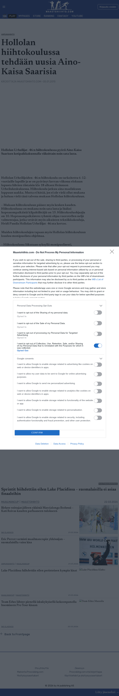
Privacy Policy (77, 443)
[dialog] (59, 348)
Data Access (59, 443)
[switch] (98, 312)
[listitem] (59, 305)
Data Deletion (42, 443)
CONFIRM (37, 432)
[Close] (113, 253)
